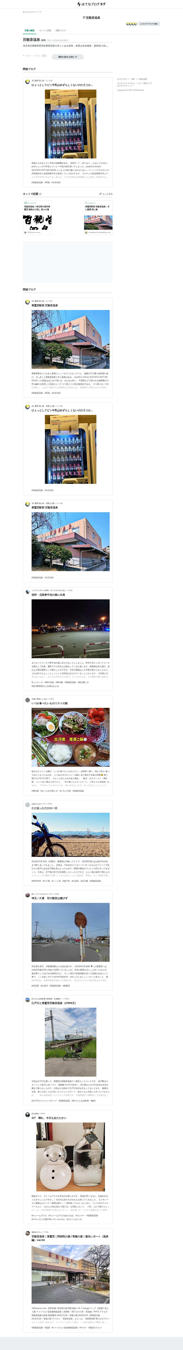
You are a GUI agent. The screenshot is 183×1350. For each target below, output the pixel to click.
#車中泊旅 (49, 682)
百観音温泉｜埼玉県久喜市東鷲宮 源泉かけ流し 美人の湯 (37, 208)
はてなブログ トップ (33, 12)
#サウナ (83, 1327)
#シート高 (56, 881)
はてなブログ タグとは (126, 83)
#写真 (47, 182)
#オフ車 (46, 881)
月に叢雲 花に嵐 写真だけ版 (43, 406)
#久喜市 (75, 881)
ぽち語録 (35, 1113)
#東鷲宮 (66, 985)
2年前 (70, 590)
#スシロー (80, 1215)
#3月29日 (56, 182)
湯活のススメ (37, 1232)
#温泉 (47, 1327)
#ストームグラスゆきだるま (61, 1215)
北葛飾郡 (34, 45)
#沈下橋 (84, 881)
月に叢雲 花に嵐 (38, 81)
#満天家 (35, 791)
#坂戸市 (66, 881)
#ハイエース (37, 682)
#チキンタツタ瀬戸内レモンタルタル (48, 1219)
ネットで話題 (45, 30)
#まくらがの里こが (49, 791)
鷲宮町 (42, 45)
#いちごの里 (65, 791)
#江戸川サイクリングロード (44, 1100)
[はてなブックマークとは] (40, 193)
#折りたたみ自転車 (80, 1100)
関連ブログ (61, 30)
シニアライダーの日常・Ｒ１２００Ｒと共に (49, 590)
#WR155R (36, 881)
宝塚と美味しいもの (39, 699)
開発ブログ (147, 83)
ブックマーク (30, 202)
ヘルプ (139, 83)
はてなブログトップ (125, 86)
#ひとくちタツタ (74, 1219)
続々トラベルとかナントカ (42, 894)
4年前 (49, 804)
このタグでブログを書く (149, 24)
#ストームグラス (39, 1215)
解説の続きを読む (66, 57)
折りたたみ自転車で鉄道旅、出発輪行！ (47, 999)
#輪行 (93, 1100)
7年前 (46, 1232)
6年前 (43, 1113)
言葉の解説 (30, 30)
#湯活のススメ (95, 1327)
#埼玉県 (35, 985)
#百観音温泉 (37, 182)
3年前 (51, 699)
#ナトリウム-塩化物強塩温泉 (65, 1327)
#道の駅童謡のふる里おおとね (45, 686)
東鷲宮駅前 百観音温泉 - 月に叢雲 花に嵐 (97, 208)
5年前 (67, 999)
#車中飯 (59, 682)
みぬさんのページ (38, 804)
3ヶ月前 (49, 81)
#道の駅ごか (83, 682)
